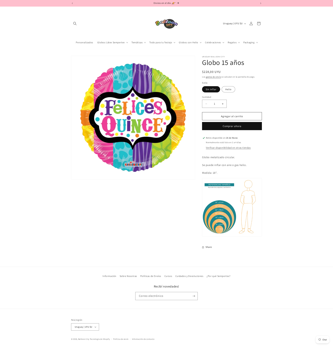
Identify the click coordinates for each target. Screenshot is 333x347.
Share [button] (209, 247)
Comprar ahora (232, 126)
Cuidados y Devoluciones (189, 276)
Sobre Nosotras (128, 276)
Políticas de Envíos (150, 276)
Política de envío (121, 339)
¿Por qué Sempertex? (218, 276)
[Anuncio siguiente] (260, 3)
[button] (75, 23)
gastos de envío (213, 76)
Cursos (168, 276)
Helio (228, 89)
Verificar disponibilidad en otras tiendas (228, 147)
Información (109, 276)
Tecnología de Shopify (100, 339)
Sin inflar (211, 89)
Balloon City (83, 339)
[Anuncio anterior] (72, 3)
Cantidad (206, 97)
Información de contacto (143, 339)
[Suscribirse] (194, 296)
